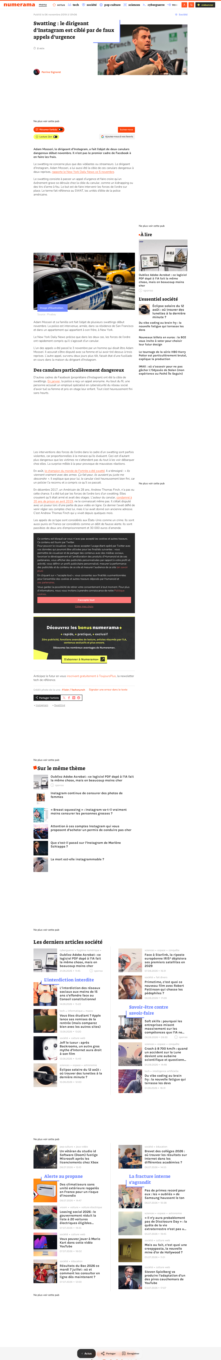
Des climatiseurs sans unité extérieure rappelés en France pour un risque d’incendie (79, 1190)
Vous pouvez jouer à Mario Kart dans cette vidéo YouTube (80, 1242)
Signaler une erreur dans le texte (108, 689)
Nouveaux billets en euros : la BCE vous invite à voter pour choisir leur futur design (162, 341)
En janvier (54, 381)
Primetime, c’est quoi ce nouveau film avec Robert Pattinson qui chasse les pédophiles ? (164, 987)
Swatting (59, 705)
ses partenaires (45, 582)
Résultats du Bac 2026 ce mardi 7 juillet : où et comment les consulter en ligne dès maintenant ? (80, 1271)
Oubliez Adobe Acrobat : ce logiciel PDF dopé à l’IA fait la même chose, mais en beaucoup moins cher (92, 778)
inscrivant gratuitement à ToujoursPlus (91, 676)
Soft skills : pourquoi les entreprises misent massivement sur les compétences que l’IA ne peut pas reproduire (163, 1026)
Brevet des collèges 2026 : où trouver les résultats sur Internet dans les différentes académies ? (166, 1156)
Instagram (42, 705)
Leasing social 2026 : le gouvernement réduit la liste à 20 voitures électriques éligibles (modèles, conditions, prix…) (78, 1217)
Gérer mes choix (84, 606)
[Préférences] (191, 4)
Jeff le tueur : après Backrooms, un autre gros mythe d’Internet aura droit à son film (81, 1048)
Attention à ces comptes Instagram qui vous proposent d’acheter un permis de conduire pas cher (91, 828)
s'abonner (207, 4)
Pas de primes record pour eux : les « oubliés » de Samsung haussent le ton (165, 1194)
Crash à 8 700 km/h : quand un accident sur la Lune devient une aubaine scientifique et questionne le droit (166, 1054)
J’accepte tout (86, 600)
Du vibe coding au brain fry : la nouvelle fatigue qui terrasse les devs (161, 326)
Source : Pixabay (46, 314)
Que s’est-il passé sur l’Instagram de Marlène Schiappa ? (86, 844)
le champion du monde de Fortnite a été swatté (75, 471)
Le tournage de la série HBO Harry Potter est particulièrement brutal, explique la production (163, 355)
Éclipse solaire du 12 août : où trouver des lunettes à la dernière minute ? (169, 311)
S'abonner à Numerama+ (81, 659)
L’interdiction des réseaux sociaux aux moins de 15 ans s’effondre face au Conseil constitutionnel (80, 993)
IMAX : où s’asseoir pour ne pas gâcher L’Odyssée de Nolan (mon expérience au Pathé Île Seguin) (161, 370)
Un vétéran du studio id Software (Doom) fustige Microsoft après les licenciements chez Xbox (79, 1156)
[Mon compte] (184, 4)
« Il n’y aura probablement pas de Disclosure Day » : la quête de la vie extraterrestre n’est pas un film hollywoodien (166, 1223)
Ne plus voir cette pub (46, 121)
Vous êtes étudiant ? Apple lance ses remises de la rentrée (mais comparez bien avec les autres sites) (80, 1021)
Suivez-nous (126, 129)
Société (183, 14)
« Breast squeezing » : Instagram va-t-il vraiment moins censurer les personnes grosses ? (89, 811)
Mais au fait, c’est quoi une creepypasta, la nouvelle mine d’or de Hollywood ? (166, 1248)
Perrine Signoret (51, 72)
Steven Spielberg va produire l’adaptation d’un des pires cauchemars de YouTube (165, 1277)
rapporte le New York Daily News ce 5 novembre (83, 172)
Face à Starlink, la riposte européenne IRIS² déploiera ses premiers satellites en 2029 (165, 960)
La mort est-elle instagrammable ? (77, 859)
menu (43, 4)
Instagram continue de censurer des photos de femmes (87, 795)
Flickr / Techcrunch (73, 689)
